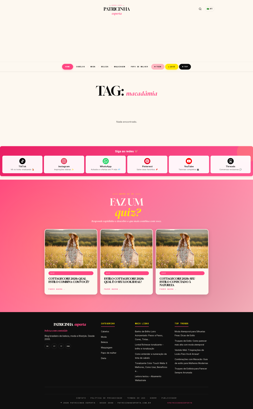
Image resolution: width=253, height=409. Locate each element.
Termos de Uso (136, 398)
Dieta (103, 358)
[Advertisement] (126, 39)
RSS (68, 346)
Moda (92, 66)
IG (47, 346)
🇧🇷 (210, 8)
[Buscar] (200, 9)
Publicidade (169, 398)
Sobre (153, 398)
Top (185, 66)
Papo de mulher (139, 66)
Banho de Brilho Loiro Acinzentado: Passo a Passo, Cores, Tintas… (149, 335)
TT (61, 346)
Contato (81, 398)
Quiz (171, 66)
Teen (157, 66)
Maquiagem (119, 66)
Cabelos (80, 66)
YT (54, 346)
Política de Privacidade (106, 398)
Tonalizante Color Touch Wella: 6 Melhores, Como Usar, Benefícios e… (151, 367)
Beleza (104, 66)
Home (67, 66)
